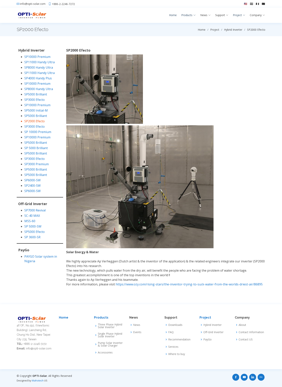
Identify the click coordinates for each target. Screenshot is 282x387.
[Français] (257, 4)
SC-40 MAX (32, 216)
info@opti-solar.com (32, 3)
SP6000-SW (32, 180)
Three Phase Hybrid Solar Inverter (110, 326)
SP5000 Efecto (34, 232)
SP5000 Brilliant (35, 94)
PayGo (207, 339)
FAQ (171, 332)
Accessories (105, 352)
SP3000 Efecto (34, 100)
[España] (251, 4)
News (136, 325)
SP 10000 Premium (37, 132)
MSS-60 (29, 221)
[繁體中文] (263, 4)
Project (205, 317)
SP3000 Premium (36, 164)
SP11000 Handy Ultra (39, 62)
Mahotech (38, 380)
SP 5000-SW (32, 226)
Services (173, 346)
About (242, 325)
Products (101, 317)
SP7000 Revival (35, 210)
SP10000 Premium (37, 57)
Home (173, 15)
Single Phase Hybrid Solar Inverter (110, 335)
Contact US (246, 339)
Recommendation (179, 339)
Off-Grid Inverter (213, 332)
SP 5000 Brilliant (36, 148)
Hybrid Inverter (212, 325)
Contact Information (251, 332)
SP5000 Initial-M (36, 110)
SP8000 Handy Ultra (38, 67)
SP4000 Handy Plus (38, 78)
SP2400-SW (32, 185)
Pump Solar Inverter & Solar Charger (110, 344)
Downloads (175, 325)
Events (137, 332)
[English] (245, 4)
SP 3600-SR (32, 237)
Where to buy (176, 354)
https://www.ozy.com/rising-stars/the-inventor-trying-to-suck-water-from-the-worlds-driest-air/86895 (189, 284)
